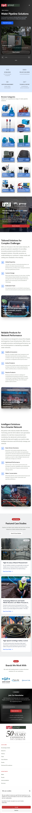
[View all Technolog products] (16, 680)
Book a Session (16, 226)
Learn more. (4, 802)
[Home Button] (10, 5)
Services (3, 783)
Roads (2, 777)
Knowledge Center (5, 747)
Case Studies (4, 759)
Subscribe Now (15, 711)
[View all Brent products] (26, 680)
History (3, 753)
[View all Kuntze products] (6, 680)
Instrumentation (5, 780)
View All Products (7, 22)
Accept (16, 807)
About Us (3, 750)
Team (2, 756)
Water (2, 774)
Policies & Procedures (6, 765)
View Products (16, 52)
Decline (16, 810)
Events (2, 762)
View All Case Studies (16, 533)
